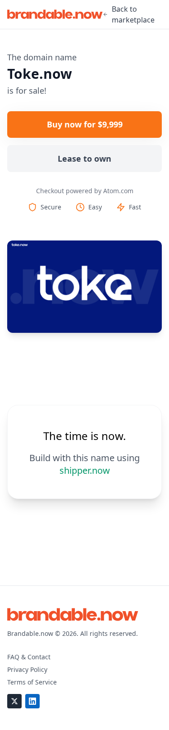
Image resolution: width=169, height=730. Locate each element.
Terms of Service (32, 682)
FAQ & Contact (28, 657)
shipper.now (84, 470)
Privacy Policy (27, 669)
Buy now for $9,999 (85, 124)
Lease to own (84, 158)
